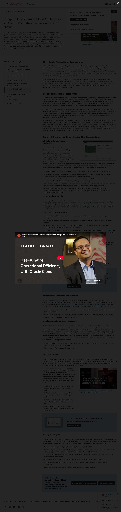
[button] (118, 3)
